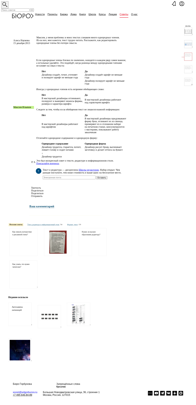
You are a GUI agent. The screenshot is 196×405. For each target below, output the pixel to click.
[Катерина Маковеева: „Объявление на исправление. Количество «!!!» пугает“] (58, 242)
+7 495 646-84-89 (22, 395)
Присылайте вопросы (47, 163)
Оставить (101, 178)
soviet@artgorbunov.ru (25, 392)
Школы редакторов (89, 170)
